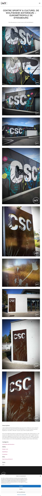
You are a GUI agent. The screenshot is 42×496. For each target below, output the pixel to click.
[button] (40, 476)
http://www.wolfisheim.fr (7, 459)
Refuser (21, 489)
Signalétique (5, 451)
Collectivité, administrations (8, 444)
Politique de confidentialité (21, 494)
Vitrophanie (4, 454)
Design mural (5, 449)
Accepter (21, 486)
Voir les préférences (21, 492)
